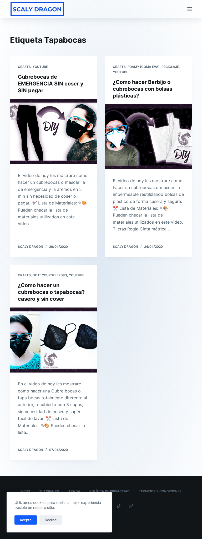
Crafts (24, 67)
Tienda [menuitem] (74, 491)
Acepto (26, 520)
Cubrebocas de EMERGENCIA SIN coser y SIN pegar (50, 84)
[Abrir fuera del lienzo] (189, 9)
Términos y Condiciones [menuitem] (160, 491)
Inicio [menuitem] (25, 491)
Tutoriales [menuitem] (49, 491)
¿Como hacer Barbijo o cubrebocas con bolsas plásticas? (142, 89)
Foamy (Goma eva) (144, 67)
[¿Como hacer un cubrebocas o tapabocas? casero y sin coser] (53, 340)
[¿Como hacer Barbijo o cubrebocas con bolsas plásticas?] (148, 136)
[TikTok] (119, 506)
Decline (51, 520)
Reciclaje (170, 67)
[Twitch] (131, 506)
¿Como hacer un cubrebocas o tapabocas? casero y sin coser (51, 292)
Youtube (40, 67)
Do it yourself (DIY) (50, 275)
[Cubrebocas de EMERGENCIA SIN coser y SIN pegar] (53, 131)
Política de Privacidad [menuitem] (109, 491)
